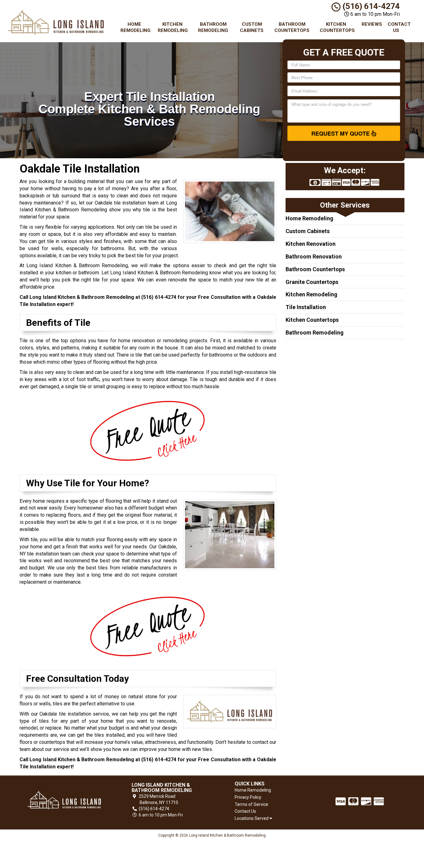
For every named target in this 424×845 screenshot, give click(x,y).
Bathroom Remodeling (213, 27)
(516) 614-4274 (370, 6)
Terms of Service (251, 804)
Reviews (372, 24)
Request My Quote (341, 133)
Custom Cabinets (252, 27)
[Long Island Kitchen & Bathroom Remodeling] (64, 800)
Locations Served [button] (252, 818)
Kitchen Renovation (311, 243)
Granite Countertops (312, 282)
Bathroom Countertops (291, 27)
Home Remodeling (135, 27)
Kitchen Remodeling (173, 27)
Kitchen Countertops (337, 27)
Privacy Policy (248, 797)
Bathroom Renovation (314, 256)
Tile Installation (306, 307)
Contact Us (398, 27)
